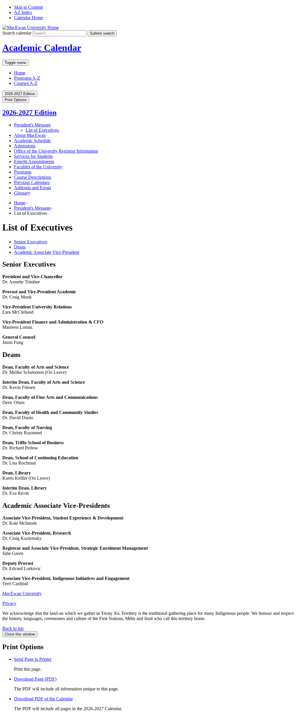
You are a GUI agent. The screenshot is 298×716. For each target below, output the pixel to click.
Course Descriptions (32, 177)
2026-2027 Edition (29, 112)
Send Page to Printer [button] (33, 659)
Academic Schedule (32, 140)
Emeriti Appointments (34, 161)
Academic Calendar (41, 47)
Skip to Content (28, 7)
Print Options (16, 100)
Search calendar (16, 33)
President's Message (32, 124)
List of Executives (42, 130)
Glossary (22, 192)
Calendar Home (28, 17)
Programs (22, 171)
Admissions (25, 145)
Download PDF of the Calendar (43, 698)
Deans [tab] (20, 246)
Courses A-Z (26, 83)
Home (19, 72)
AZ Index (23, 12)
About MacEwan (30, 135)
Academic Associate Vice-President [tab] (46, 252)
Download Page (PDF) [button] (35, 678)
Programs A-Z (27, 78)
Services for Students (33, 156)
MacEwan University (22, 593)
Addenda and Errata (32, 187)
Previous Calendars (31, 182)
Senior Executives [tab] (30, 241)
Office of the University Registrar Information (56, 151)
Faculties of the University (38, 166)
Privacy (9, 603)
